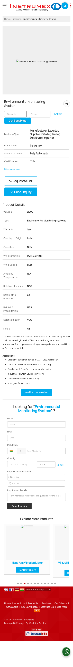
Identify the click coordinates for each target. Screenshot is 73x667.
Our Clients (60, 603)
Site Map (62, 606)
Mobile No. (12, 445)
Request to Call (22, 181)
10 (48, 583)
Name (10, 418)
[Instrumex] (35, 6)
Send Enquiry (23, 192)
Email (9, 431)
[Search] (64, 5)
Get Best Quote (58, 573)
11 (52, 583)
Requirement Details (17, 490)
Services (46, 603)
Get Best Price (17, 121)
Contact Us (47, 606)
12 (55, 583)
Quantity (11, 458)
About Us (19, 603)
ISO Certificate (29, 606)
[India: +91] (12, 451)
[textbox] (39, 114)
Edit (59, 114)
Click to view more (12, 169)
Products (16, 19)
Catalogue (12, 606)
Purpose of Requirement (19, 471)
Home (7, 19)
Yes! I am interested (37, 392)
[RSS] (37, 610)
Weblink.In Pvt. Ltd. (38, 623)
